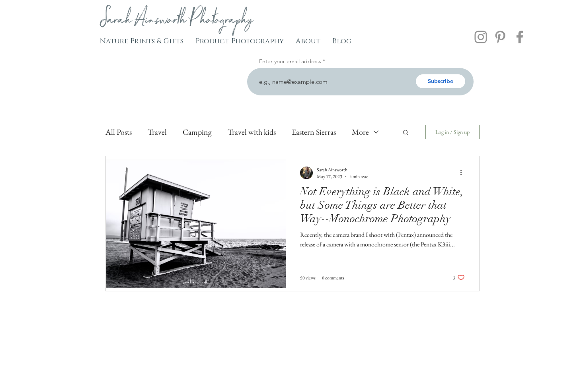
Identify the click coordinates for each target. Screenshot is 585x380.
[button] (406, 133)
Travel (157, 132)
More (360, 132)
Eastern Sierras (314, 132)
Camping (197, 132)
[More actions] (463, 173)
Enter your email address (290, 61)
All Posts (118, 132)
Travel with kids (252, 132)
